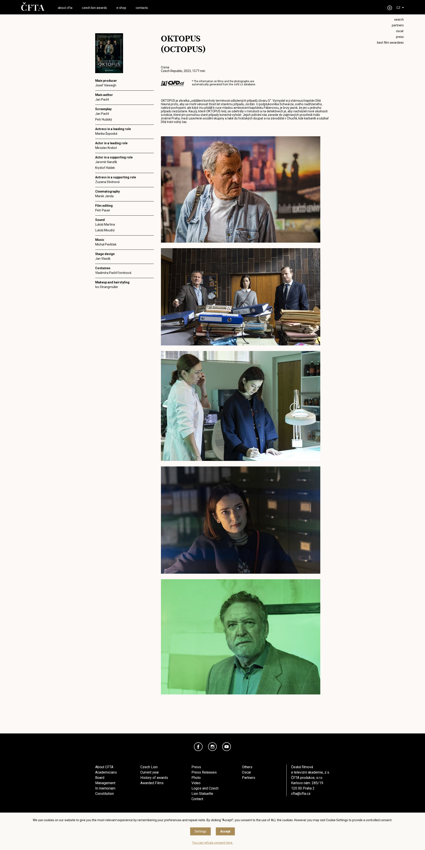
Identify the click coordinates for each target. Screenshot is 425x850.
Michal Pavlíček (105, 244)
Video (196, 783)
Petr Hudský (103, 119)
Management (105, 783)
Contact (197, 799)
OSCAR (400, 31)
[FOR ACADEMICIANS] (389, 8)
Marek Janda (104, 196)
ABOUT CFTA (65, 8)
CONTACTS (142, 8)
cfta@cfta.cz (301, 794)
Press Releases (204, 772)
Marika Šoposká (106, 133)
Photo (196, 778)
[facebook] (198, 746)
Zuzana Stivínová (107, 182)
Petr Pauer (102, 210)
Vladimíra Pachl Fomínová (113, 273)
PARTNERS (398, 25)
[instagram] (212, 746)
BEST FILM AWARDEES (390, 42)
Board (99, 778)
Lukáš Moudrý (105, 230)
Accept (225, 831)
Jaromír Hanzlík (106, 162)
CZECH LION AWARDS (94, 8)
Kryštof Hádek (105, 168)
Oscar (246, 772)
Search (399, 19)
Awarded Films (152, 783)
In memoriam (105, 788)
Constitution (104, 794)
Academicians (106, 772)
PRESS (400, 37)
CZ (398, 8)
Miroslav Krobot (106, 148)
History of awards (154, 778)
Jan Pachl (102, 99)
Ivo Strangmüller (106, 287)
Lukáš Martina (105, 224)
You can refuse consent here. (212, 842)
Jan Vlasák (102, 258)
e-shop (121, 8)
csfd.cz (238, 84)
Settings (200, 831)
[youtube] (226, 746)
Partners (248, 778)
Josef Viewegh (105, 85)
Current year (149, 772)
